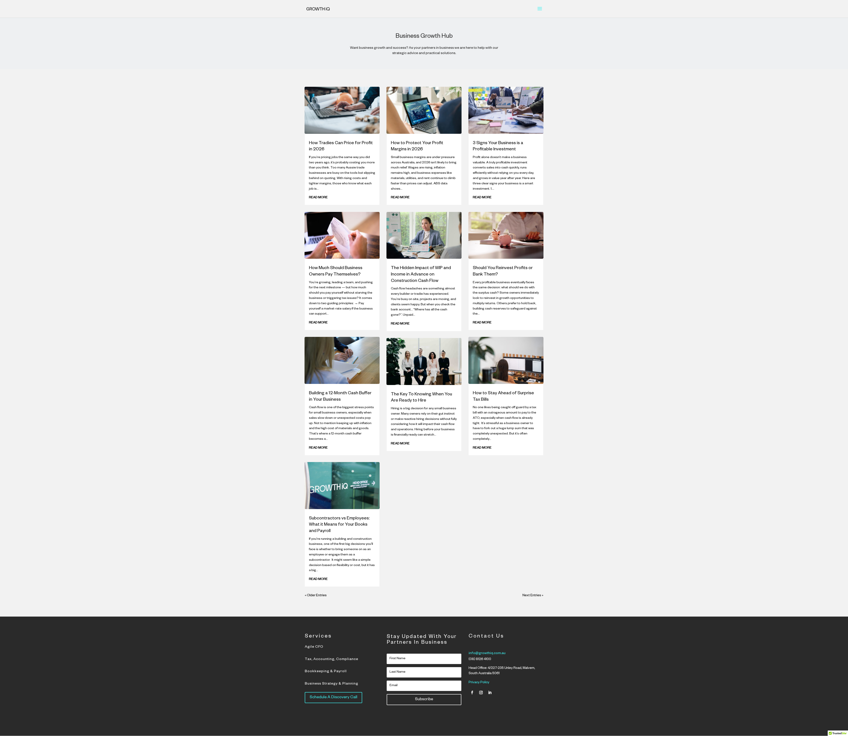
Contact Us (486, 637)
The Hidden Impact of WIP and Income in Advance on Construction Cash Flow (421, 274)
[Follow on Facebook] (472, 692)
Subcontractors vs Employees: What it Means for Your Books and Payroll (339, 525)
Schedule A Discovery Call (333, 697)
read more (318, 198)
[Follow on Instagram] (481, 692)
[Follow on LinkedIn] (489, 692)
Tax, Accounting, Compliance (331, 660)
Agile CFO (314, 647)
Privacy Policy (479, 683)
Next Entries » (532, 596)
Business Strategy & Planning (331, 684)
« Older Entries (316, 596)
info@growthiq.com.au (487, 654)
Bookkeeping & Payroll (326, 672)
